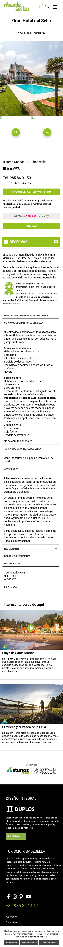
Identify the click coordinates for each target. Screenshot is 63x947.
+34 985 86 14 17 (22, 906)
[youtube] (28, 897)
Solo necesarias (29, 942)
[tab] (31, 242)
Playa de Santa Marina (18, 653)
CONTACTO (11, 917)
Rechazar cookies (49, 942)
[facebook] (8, 897)
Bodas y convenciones (17, 556)
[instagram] (14, 897)
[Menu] (52, 7)
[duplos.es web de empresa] (20, 805)
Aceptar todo (11, 942)
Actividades (11, 469)
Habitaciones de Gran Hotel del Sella (26, 316)
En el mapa (10, 587)
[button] (16, 132)
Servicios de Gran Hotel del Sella (23, 323)
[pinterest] (21, 897)
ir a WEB (13, 169)
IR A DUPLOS (13, 836)
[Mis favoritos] (40, 7)
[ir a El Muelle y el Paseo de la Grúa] (31, 704)
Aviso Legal (11, 922)
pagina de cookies (38, 937)
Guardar (31, 225)
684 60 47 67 (21, 183)
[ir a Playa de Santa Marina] (31, 626)
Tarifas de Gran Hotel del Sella (22, 449)
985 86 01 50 (20, 178)
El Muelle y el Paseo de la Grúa (24, 727)
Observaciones (13, 563)
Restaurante (11, 549)
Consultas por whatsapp (33, 191)
